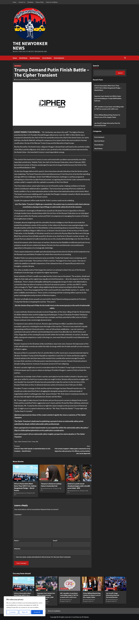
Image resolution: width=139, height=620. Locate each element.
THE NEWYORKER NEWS (30, 46)
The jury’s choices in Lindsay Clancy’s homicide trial (51, 485)
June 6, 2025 (34, 79)
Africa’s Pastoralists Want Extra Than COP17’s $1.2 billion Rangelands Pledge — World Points (25, 487)
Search (96, 65)
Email (55, 540)
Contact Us (21, 2)
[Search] (125, 58)
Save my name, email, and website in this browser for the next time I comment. (43, 557)
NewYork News (35, 58)
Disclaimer (30, 2)
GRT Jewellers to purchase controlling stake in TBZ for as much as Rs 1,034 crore (109, 108)
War (37, 441)
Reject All (25, 612)
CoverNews (76, 617)
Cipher (20, 441)
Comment (18, 514)
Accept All (37, 612)
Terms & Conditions (52, 2)
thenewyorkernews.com (22, 79)
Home (14, 2)
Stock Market (47, 58)
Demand (24, 441)
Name (16, 540)
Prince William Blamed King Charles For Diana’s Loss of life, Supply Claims (107, 116)
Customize (12, 612)
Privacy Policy (40, 2)
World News (23, 58)
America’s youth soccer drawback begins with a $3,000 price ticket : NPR (79, 486)
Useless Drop (26, 305)
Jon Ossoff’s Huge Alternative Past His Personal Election (107, 124)
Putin (29, 441)
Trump (33, 441)
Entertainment (59, 58)
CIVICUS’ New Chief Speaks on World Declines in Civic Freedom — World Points (32, 448)
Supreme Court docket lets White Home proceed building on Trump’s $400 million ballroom (107, 98)
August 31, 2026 (31, 493)
